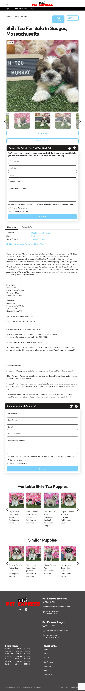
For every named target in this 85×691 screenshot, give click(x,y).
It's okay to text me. (18, 208)
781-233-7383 (38, 239)
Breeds (46, 658)
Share (71, 18)
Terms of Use (74, 687)
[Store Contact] (77, 3)
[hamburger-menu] (7, 3)
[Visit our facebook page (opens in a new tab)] (26, 609)
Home (9, 16)
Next (80, 121)
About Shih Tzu (43, 141)
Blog (46, 649)
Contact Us (48, 675)
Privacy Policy (63, 687)
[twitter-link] (20, 609)
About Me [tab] (11, 227)
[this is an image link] (23, 601)
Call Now (42, 133)
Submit (42, 217)
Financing (47, 666)
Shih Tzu (23, 16)
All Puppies (58, 19)
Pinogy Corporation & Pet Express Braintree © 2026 (23, 687)
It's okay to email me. (19, 211)
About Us (47, 671)
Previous (5, 121)
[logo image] (42, 3)
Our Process (48, 662)
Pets (16, 16)
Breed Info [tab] (27, 227)
